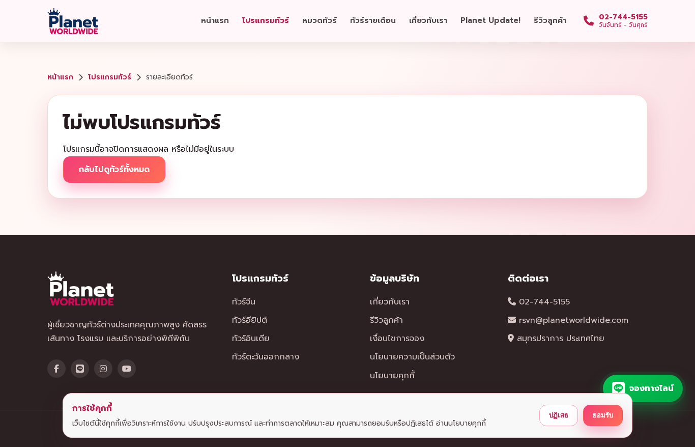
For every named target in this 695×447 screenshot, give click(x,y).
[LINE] (80, 368)
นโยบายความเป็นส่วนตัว (412, 357)
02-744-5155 (543, 302)
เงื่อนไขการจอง (397, 338)
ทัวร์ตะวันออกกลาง (265, 357)
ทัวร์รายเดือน (373, 20)
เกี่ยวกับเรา (428, 20)
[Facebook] (56, 368)
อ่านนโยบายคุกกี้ (461, 423)
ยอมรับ (603, 415)
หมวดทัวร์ (319, 20)
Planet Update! (490, 20)
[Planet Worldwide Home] (73, 21)
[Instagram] (103, 368)
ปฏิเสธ (558, 415)
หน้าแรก (215, 20)
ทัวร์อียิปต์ (249, 320)
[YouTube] (127, 368)
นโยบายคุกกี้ (392, 376)
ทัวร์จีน (243, 302)
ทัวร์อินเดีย (251, 338)
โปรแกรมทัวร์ (265, 20)
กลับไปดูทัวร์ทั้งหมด (114, 169)
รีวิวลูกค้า (550, 20)
